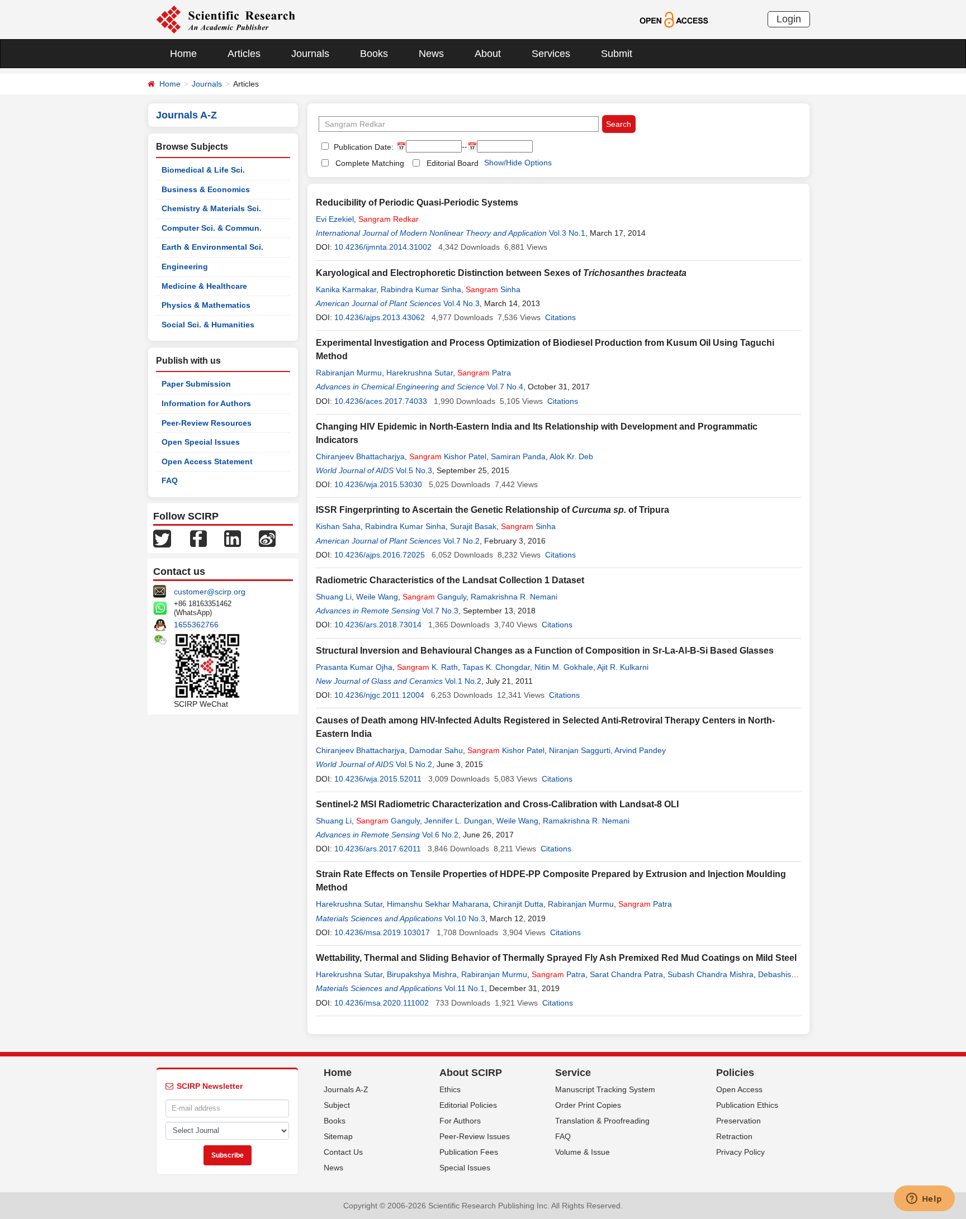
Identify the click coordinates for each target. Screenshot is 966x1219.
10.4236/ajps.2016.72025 (379, 554)
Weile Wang (377, 596)
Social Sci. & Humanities (208, 324)
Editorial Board (453, 163)
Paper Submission (196, 383)
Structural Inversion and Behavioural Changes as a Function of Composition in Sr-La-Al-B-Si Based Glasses (545, 650)
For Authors (460, 1120)
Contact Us (343, 1151)
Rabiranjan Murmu (349, 372)
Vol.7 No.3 (440, 610)
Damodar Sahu (436, 750)
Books (374, 53)
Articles (244, 53)
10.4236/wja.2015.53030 (378, 484)
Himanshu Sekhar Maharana (438, 903)
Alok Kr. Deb (571, 456)
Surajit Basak (473, 526)
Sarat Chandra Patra (626, 974)
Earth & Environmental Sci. (212, 246)
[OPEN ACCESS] (674, 19)
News (431, 53)
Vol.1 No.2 (463, 681)
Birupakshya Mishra (422, 974)
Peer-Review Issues (474, 1136)
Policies (735, 1072)
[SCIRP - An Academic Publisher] (225, 19)
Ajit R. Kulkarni (622, 667)
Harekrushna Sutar (419, 372)
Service (573, 1072)
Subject (337, 1105)
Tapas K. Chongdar (496, 667)
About (488, 53)
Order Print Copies (588, 1105)
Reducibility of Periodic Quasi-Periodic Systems (417, 202)
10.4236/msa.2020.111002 (381, 1002)
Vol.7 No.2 (461, 540)
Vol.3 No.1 (567, 232)
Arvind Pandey (640, 750)
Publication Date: (363, 146)
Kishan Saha (338, 526)
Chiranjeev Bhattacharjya (360, 456)
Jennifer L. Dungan (458, 820)
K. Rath (427, 667)
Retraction (734, 1136)
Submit (616, 53)
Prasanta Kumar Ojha (354, 667)
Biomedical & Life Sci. (203, 169)
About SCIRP (470, 1072)
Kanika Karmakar (346, 289)
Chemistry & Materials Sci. (211, 208)
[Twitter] (162, 538)
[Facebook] (198, 538)
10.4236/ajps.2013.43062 (379, 317)
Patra (484, 372)
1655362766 (196, 624)
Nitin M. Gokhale (563, 667)
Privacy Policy (740, 1151)
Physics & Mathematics (206, 305)
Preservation (738, 1120)
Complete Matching (369, 163)
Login (788, 19)
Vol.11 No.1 (464, 988)
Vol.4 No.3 (461, 303)
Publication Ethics (747, 1105)
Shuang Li (334, 596)
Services (551, 53)
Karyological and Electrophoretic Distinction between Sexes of (501, 273)
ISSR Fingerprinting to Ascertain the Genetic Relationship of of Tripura (492, 510)
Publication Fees (468, 1151)
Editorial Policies (468, 1105)
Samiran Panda (518, 456)
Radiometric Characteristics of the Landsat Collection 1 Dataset (450, 580)
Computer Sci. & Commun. (212, 227)
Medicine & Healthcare (204, 286)
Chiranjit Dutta (518, 903)
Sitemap (338, 1136)
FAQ (170, 480)
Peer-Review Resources (207, 422)
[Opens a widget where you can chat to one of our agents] (924, 1199)
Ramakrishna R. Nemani (514, 596)
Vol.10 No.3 (464, 918)
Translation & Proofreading (602, 1120)
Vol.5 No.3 (414, 470)
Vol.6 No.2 (440, 834)
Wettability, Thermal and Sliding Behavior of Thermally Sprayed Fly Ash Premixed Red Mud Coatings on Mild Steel (556, 958)
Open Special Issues (201, 441)
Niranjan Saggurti (579, 750)
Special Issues (464, 1167)
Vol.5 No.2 (414, 764)
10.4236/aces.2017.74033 (380, 401)
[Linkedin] (232, 538)
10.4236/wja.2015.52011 (378, 778)
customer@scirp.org (209, 591)
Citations (560, 317)
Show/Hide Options (518, 162)
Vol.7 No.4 (505, 386)
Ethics (450, 1089)
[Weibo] (267, 538)
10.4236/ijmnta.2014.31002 (383, 246)
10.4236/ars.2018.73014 (378, 624)
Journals (310, 53)
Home (183, 53)
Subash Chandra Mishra (710, 974)
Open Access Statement (207, 461)
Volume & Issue (582, 1151)
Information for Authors (206, 403)
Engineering (185, 266)
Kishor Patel (447, 456)
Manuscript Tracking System (605, 1089)
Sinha (493, 289)
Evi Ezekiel (335, 219)
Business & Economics (206, 189)
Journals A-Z (346, 1089)
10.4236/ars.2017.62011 (377, 848)
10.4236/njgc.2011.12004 (379, 695)
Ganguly (434, 596)
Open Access (739, 1089)
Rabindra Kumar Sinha (421, 289)
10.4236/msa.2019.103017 (382, 932)
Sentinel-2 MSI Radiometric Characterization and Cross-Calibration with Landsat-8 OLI (497, 804)
